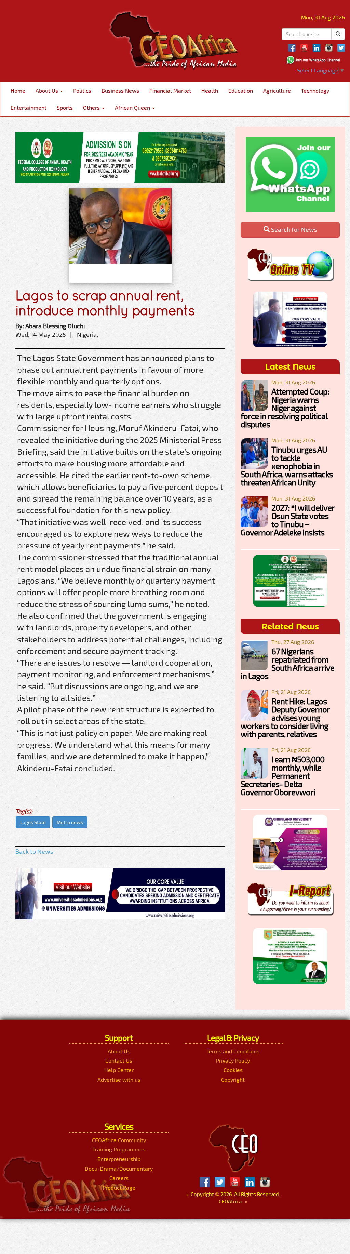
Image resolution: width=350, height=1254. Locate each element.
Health (209, 90)
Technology (315, 90)
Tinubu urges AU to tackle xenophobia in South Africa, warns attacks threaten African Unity (287, 465)
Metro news (70, 822)
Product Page (119, 1187)
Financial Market (170, 90)
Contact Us (118, 1060)
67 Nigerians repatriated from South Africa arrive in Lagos (287, 663)
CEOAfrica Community (119, 1140)
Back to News (34, 851)
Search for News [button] (293, 229)
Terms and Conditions (232, 1051)
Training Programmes (118, 1149)
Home (18, 90)
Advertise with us (118, 1079)
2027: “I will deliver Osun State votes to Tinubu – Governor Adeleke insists (287, 520)
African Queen (133, 107)
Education (240, 90)
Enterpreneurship (118, 1159)
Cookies (233, 1070)
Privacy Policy (233, 1060)
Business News (120, 90)
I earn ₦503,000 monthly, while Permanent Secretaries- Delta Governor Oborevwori (282, 775)
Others (92, 107)
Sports (65, 107)
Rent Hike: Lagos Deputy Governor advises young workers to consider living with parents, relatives (285, 717)
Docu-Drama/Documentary (119, 1168)
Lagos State (33, 822)
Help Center (119, 1070)
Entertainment (28, 107)
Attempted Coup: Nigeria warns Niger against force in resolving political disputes (285, 407)
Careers (119, 1178)
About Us (47, 90)
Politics (82, 90)
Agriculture (277, 90)
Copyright (233, 1079)
